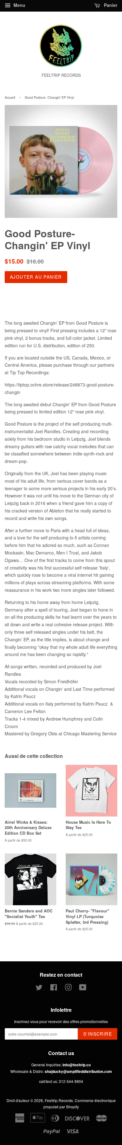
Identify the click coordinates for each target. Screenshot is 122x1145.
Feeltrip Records (59, 1100)
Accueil (10, 97)
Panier (110, 5)
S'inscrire (97, 1034)
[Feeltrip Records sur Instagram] (68, 988)
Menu (18, 5)
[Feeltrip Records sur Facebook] (53, 988)
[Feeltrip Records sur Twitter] (39, 988)
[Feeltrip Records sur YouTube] (82, 988)
